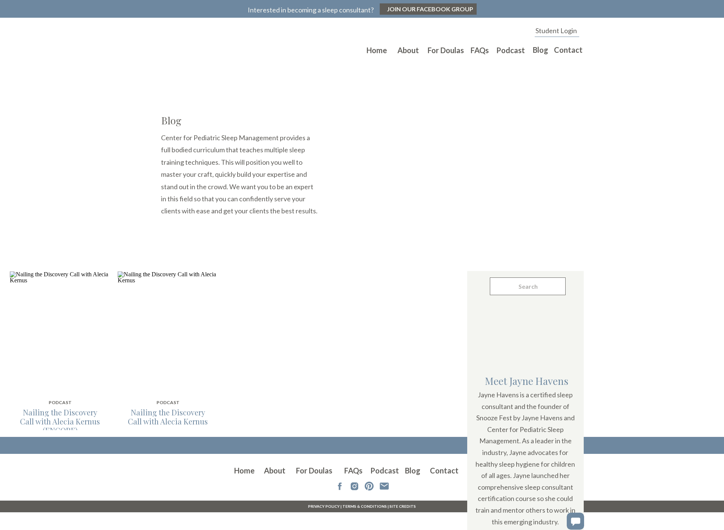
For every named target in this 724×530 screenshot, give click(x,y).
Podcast (60, 402)
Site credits (403, 506)
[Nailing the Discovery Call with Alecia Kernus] (168, 331)
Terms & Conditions (364, 506)
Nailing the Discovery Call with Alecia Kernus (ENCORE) (60, 421)
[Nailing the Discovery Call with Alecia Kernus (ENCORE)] (60, 331)
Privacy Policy (324, 506)
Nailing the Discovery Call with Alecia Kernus (168, 416)
